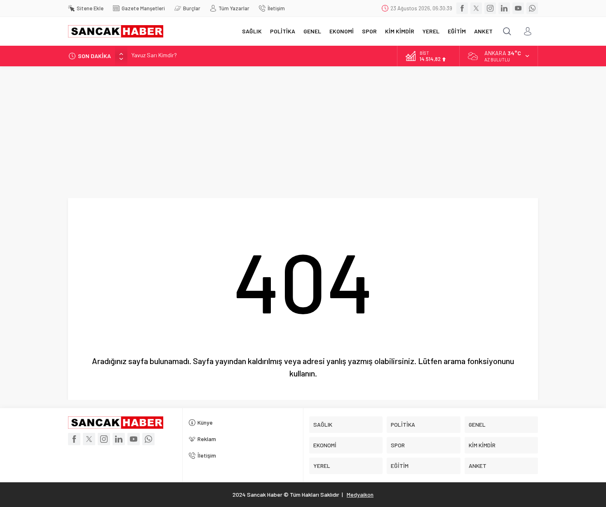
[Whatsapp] (532, 8)
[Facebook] (462, 8)
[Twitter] (476, 8)
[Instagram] (490, 8)
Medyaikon (360, 494)
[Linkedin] (504, 8)
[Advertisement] (303, 128)
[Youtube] (518, 8)
